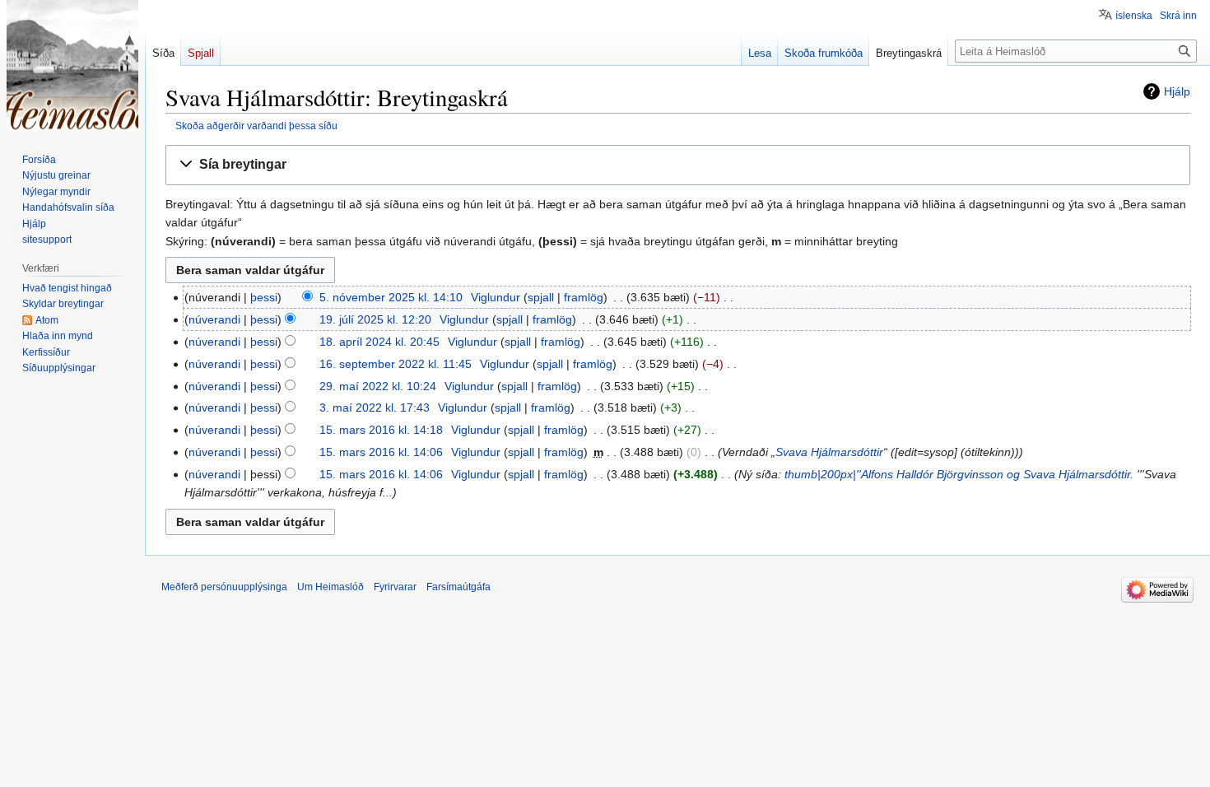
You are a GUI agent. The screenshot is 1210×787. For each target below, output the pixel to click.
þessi (263, 297)
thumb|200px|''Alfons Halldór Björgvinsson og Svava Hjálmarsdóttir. (958, 474)
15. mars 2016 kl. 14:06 (381, 452)
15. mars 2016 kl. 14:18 (381, 429)
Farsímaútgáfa (458, 587)
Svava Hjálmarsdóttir (829, 452)
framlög (583, 297)
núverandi (214, 319)
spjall (541, 297)
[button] (677, 165)
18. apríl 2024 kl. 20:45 (379, 341)
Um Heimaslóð (330, 587)
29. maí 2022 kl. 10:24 (377, 386)
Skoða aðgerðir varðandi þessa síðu (256, 125)
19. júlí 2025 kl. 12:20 (375, 319)
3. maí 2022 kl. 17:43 (374, 407)
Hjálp (1177, 91)
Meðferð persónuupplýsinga (224, 587)
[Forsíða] (72, 66)
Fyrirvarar (395, 587)
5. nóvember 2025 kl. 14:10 (391, 297)
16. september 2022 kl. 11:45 (395, 363)
